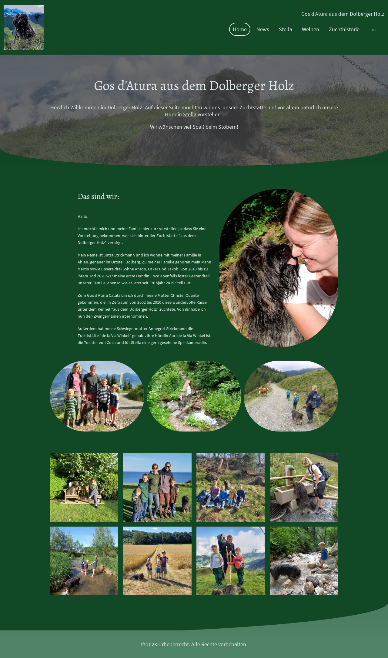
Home (240, 29)
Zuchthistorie (344, 29)
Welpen (310, 29)
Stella (285, 29)
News (262, 29)
